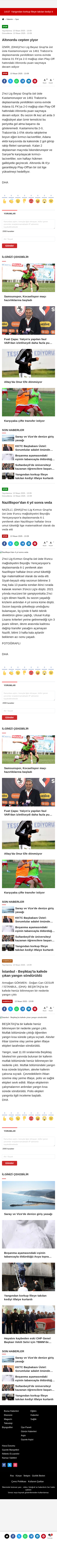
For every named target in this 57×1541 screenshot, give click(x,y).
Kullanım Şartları (36, 1481)
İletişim (27, 1476)
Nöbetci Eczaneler (10, 1454)
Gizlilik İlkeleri (38, 1476)
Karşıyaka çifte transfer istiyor (24, 420)
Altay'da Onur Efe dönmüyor (23, 381)
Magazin (8, 1419)
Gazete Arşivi (27, 1439)
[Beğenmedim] (24, 197)
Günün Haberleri (29, 1431)
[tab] (9, 213)
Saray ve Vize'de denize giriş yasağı (28, 1213)
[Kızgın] (31, 197)
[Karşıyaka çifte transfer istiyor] (28, 402)
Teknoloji (8, 1423)
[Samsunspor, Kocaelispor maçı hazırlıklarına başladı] (28, 278)
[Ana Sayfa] (3, 20)
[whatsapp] (16, 81)
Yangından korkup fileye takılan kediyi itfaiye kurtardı (25, 1297)
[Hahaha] (37, 197)
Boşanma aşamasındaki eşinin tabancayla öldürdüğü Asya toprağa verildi (28, 1254)
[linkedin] (28, 81)
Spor (17, 19)
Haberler (9, 19)
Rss (12, 1476)
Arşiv (23, 1435)
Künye (19, 1476)
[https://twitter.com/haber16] (10, 1465)
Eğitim (33, 1411)
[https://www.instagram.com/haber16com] (15, 1465)
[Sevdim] (18, 197)
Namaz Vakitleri (9, 1458)
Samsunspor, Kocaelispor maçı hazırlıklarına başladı (25, 298)
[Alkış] (11, 197)
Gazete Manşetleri (10, 1450)
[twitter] (10, 81)
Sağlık (33, 1419)
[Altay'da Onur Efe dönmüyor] (28, 363)
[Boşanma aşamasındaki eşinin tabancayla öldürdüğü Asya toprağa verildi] (28, 1234)
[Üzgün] (51, 197)
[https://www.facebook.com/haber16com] (4, 1465)
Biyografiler (7, 1427)
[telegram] (22, 81)
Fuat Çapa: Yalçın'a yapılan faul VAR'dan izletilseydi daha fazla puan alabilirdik (28, 341)
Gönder (9, 245)
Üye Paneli (26, 1427)
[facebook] (4, 81)
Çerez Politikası (18, 1481)
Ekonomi (8, 1415)
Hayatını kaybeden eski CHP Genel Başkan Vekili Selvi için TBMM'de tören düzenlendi (27, 1340)
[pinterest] (34, 81)
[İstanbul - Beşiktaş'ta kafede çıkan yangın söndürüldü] (23, 1017)
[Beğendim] (4, 197)
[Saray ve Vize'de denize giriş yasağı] (28, 1195)
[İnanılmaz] (44, 197)
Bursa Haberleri (11, 1411)
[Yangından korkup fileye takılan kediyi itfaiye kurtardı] (28, 1277)
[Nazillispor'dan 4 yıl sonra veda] (14, 552)
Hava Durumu (8, 1446)
